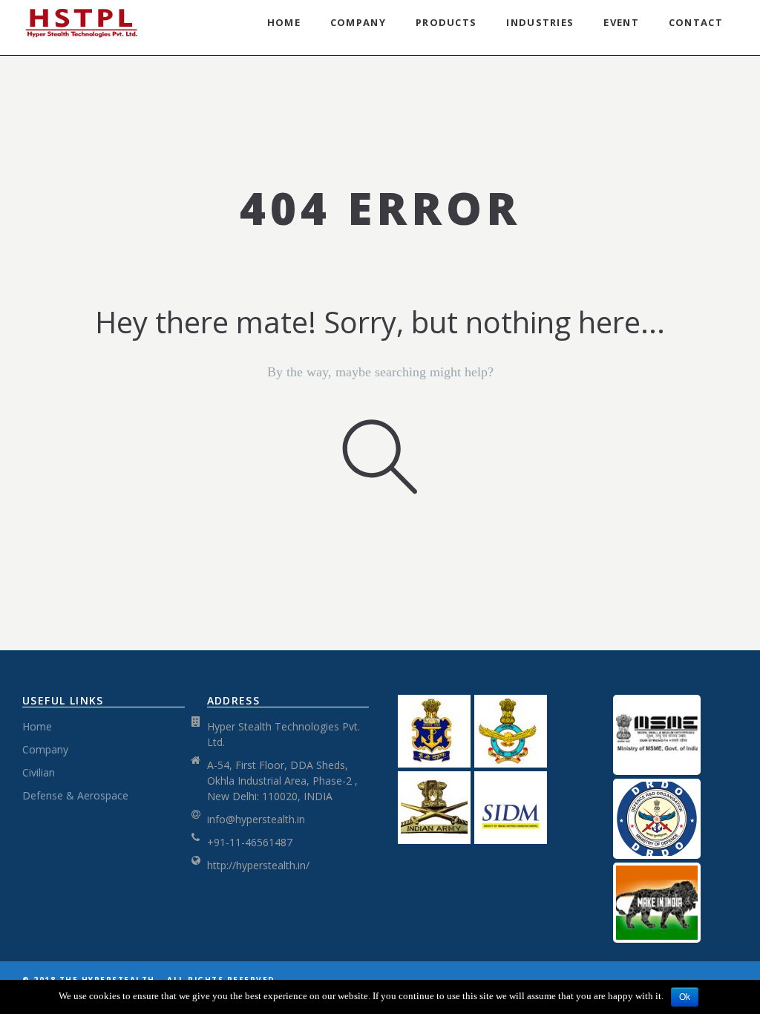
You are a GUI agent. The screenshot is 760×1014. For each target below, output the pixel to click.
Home (284, 22)
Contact (696, 22)
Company (358, 22)
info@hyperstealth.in (256, 819)
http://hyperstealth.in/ (258, 865)
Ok (684, 997)
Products (446, 22)
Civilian (38, 772)
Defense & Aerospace (75, 795)
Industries (540, 22)
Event (621, 22)
